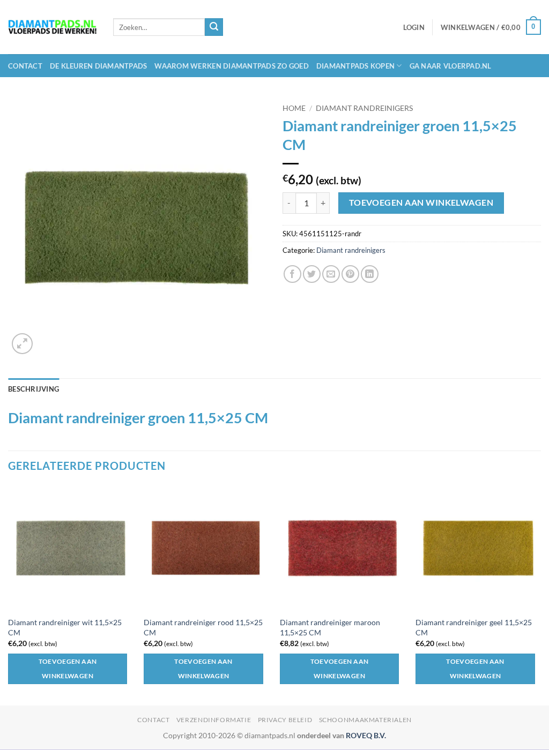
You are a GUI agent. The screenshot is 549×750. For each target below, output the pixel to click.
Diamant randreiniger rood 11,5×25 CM (203, 627)
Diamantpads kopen (355, 66)
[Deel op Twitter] (312, 274)
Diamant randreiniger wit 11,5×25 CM (65, 627)
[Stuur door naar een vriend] (331, 274)
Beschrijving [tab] (33, 389)
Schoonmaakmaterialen (365, 720)
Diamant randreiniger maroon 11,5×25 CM (330, 627)
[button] (414, 27)
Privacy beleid (285, 720)
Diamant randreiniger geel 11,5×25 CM (474, 627)
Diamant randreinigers (364, 108)
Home (294, 108)
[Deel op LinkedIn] (370, 274)
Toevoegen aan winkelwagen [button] (68, 669)
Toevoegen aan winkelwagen (421, 202)
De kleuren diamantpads (98, 66)
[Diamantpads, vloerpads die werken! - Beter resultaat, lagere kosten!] (52, 27)
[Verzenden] (214, 27)
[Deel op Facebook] (292, 274)
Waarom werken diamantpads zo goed (231, 66)
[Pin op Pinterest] (350, 274)
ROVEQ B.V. (366, 735)
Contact (25, 66)
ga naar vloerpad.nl (451, 66)
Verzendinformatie (213, 720)
